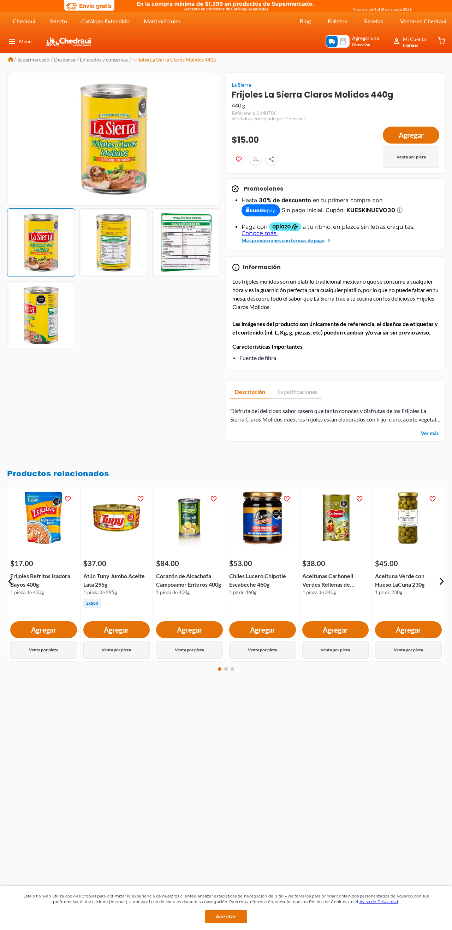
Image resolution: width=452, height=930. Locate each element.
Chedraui (24, 21)
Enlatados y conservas (104, 60)
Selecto (58, 21)
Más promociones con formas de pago (283, 240)
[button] (10, 581)
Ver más (430, 433)
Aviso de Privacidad (378, 901)
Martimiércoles (162, 21)
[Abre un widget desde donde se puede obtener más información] (423, 917)
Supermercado (33, 60)
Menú (25, 41)
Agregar (411, 135)
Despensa (64, 60)
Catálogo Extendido (105, 21)
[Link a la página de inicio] (10, 60)
